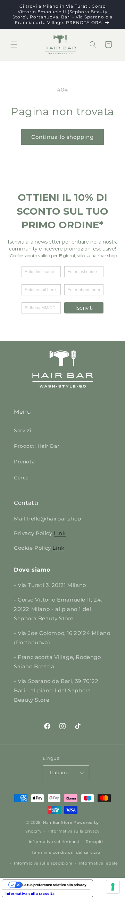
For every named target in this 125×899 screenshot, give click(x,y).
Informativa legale (98, 863)
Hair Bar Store (58, 822)
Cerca (21, 478)
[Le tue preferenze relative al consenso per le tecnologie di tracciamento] (112, 886)
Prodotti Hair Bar (36, 446)
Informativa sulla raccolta (30, 893)
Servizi (22, 430)
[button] (14, 44)
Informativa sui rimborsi (54, 841)
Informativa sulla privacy (74, 831)
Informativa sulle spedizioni (43, 863)
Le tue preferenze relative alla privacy (54, 885)
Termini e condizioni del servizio (66, 852)
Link (60, 533)
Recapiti (94, 841)
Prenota (24, 462)
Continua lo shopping (62, 137)
